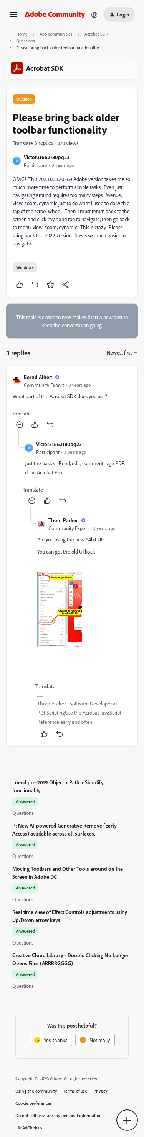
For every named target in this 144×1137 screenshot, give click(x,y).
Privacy (100, 1091)
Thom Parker (63, 520)
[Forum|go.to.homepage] (55, 14)
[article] (72, 402)
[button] (13, 17)
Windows (25, 267)
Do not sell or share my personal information (58, 1115)
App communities (56, 34)
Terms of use (75, 1091)
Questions (25, 41)
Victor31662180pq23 (47, 157)
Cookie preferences (33, 1103)
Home (22, 34)
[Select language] (94, 14)
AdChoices (32, 1127)
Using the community (36, 1091)
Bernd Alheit (38, 377)
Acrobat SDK (96, 34)
